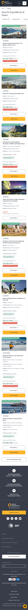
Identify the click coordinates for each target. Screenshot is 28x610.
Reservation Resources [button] (8, 538)
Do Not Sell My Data (14, 594)
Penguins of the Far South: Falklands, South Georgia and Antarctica (13, 242)
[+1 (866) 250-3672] (19, 3)
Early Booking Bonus (8, 157)
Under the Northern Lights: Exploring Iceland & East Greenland (13, 200)
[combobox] (14, 566)
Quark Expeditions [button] (6, 547)
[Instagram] (12, 518)
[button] (25, 606)
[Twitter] (16, 518)
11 (25, 87)
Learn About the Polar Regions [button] (10, 542)
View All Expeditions (14, 556)
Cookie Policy (14, 591)
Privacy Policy (14, 597)
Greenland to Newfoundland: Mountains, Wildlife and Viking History (14, 143)
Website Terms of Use (14, 600)
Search (9, 8)
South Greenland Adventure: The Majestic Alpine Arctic (12, 44)
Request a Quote (14, 512)
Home (3, 8)
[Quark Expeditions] (7, 3)
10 (24, 87)
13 (25, 349)
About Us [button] (4, 534)
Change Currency (6, 562)
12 (24, 349)
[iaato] (10, 527)
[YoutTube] (20, 518)
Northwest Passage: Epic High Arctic (13, 93)
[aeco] (17, 526)
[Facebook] (8, 518)
